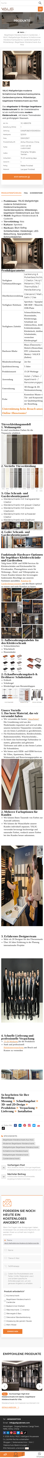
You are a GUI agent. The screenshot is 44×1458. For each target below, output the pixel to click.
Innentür (26, 1310)
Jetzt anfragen (21, 177)
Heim (22, 32)
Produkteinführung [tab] (11, 193)
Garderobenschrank (11, 1158)
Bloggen (7, 1442)
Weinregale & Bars (13, 1313)
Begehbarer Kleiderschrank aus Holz (18, 1140)
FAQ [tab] (26, 193)
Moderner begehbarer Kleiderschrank (18, 1143)
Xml (31, 1442)
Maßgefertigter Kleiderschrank (15, 1155)
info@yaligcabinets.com (19, 1423)
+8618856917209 (14, 1419)
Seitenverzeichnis (20, 1442)
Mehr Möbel (11, 1325)
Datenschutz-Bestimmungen (15, 1445)
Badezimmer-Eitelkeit (15, 1306)
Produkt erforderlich (14, 1291)
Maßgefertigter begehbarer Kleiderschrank (20, 1147)
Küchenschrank (12, 1296)
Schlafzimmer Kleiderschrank (15, 1151)
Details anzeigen (9, 1407)
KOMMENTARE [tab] (36, 193)
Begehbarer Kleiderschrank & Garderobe (21, 35)
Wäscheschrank (12, 1310)
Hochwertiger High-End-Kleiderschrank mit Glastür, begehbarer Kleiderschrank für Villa (18, 1397)
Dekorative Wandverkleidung (18, 1317)
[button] (39, 1386)
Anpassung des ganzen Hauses (19, 1321)
